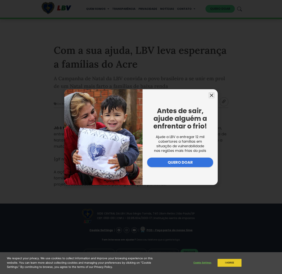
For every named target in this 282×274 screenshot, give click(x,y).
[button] (211, 95)
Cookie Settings (202, 262)
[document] (141, 137)
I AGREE (229, 262)
